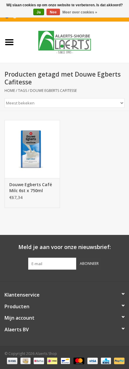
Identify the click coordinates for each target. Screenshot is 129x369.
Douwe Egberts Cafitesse (53, 90)
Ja (39, 12)
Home (9, 90)
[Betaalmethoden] (11, 360)
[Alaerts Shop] (73, 42)
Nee (53, 12)
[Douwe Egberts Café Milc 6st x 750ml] (32, 149)
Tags (22, 90)
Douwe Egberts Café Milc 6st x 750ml (30, 187)
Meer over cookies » (79, 12)
